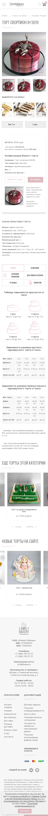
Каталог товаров (8, 706)
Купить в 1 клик (15, 179)
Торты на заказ (19, 16)
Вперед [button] (30, 527)
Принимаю (25, 811)
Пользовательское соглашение (33, 719)
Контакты (8, 737)
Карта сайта (30, 714)
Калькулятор (10, 714)
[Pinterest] (37, 770)
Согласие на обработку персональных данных (30, 727)
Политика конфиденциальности (34, 709)
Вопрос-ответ (11, 730)
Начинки (8, 711)
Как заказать (10, 717)
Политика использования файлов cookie (31, 737)
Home (4, 16)
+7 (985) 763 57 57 (24, 654)
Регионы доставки (8, 725)
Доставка (8, 721)
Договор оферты (32, 705)
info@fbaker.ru (24, 664)
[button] (2, 110)
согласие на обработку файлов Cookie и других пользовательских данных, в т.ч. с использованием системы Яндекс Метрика (25, 799)
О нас (6, 733)
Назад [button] (18, 527)
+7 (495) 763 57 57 (24, 656)
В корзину (36, 179)
